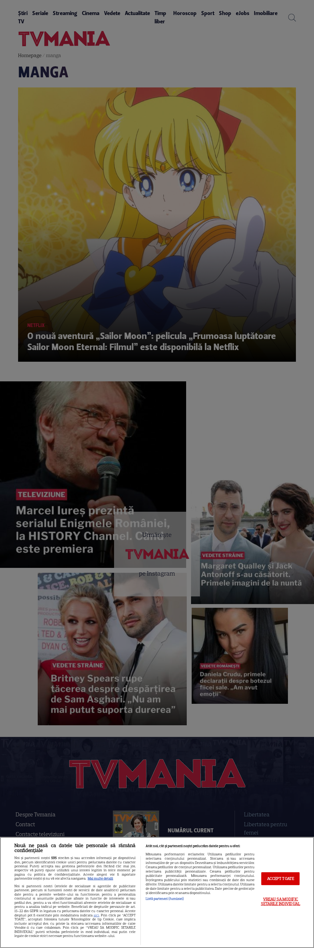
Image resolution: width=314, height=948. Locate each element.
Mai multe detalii (100, 878)
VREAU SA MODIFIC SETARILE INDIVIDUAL (280, 901)
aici (96, 915)
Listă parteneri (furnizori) (165, 898)
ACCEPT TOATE (280, 878)
